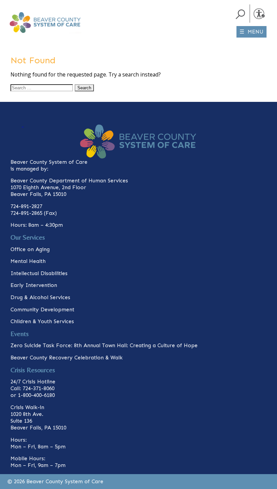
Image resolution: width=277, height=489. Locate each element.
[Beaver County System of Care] (22, 11)
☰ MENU (251, 31)
